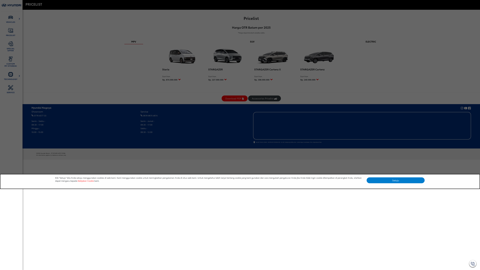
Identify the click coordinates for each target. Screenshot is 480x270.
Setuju (395, 180)
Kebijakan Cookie (86, 180)
